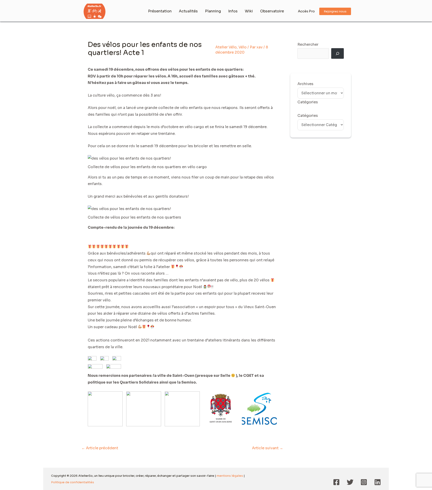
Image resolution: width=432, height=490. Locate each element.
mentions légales (230, 476)
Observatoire (272, 11)
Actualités (188, 11)
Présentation (160, 11)
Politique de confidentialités (72, 482)
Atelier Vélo (226, 47)
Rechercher (307, 44)
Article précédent (99, 448)
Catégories (307, 115)
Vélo (242, 47)
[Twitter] (350, 482)
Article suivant (267, 448)
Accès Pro (306, 11)
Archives (305, 83)
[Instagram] (363, 482)
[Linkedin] (377, 482)
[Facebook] (336, 482)
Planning (213, 11)
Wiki (249, 11)
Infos (233, 11)
